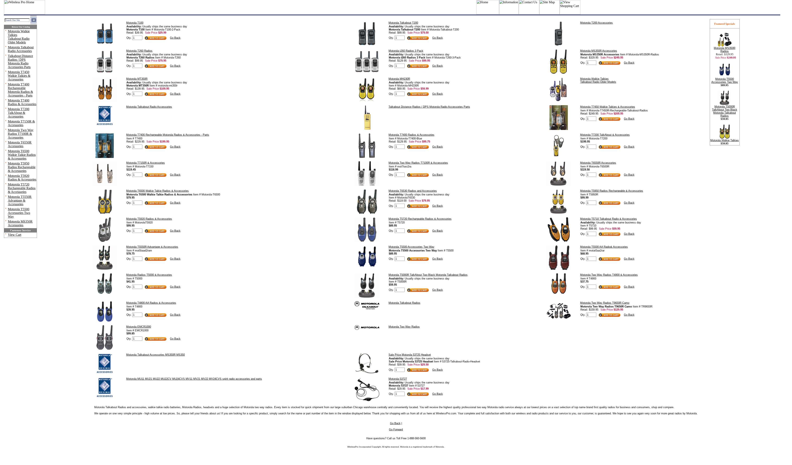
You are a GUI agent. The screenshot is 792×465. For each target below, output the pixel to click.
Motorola (404, 447)
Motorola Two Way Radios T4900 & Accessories (609, 274)
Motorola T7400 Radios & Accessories (22, 102)
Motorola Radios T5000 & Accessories (149, 274)
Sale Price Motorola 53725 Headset (410, 354)
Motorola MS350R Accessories (20, 223)
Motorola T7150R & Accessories (21, 123)
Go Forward (396, 429)
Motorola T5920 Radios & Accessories (22, 177)
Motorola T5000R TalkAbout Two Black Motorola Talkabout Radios (428, 274)
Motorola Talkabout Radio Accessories (21, 49)
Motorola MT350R (136, 78)
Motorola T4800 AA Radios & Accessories (151, 302)
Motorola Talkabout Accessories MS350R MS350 (155, 354)
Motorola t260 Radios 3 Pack (406, 50)
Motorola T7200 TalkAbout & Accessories (18, 112)
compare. (668, 407)
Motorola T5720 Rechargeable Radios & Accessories (21, 188)
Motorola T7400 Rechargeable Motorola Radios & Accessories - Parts (20, 90)
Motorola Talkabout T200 (403, 22)
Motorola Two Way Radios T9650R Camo (604, 302)
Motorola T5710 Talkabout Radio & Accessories (608, 218)
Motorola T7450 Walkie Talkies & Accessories (19, 75)
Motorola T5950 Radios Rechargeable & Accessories (21, 167)
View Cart (14, 234)
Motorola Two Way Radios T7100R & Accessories (20, 133)
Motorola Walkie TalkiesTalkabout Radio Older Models (19, 36)
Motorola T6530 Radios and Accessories (413, 190)
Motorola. (440, 447)
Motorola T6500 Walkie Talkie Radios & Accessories (22, 154)
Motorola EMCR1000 (138, 326)
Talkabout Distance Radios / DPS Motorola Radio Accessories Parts (20, 61)
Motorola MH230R (399, 78)
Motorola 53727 (398, 378)
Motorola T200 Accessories (596, 22)
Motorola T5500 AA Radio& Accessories (604, 246)
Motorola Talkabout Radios (404, 302)
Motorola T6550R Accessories (20, 144)
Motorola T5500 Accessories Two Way (19, 212)
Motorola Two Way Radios (404, 326)
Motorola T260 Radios (139, 50)
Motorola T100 (134, 22)
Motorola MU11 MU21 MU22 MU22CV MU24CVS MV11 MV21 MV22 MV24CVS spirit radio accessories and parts (194, 378)
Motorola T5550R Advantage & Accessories (20, 200)
